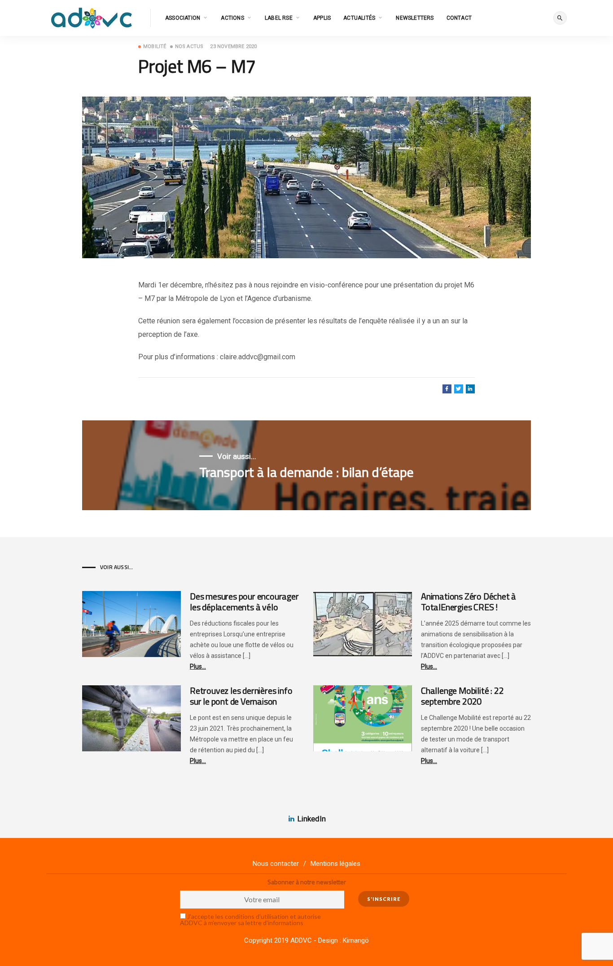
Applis (322, 18)
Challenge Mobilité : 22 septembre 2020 (462, 696)
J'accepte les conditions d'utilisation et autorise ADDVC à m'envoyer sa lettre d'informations (250, 919)
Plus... (198, 666)
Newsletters (414, 18)
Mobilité (154, 46)
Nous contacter (276, 864)
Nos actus (189, 46)
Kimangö (356, 940)
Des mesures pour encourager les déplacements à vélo (244, 601)
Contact (459, 18)
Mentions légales (335, 864)
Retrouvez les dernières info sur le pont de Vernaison (241, 696)
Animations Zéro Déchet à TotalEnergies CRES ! (468, 601)
